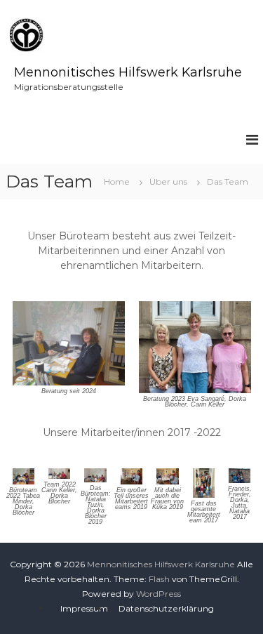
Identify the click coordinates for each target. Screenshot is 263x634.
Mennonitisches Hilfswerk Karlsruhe (128, 72)
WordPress (158, 593)
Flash (159, 579)
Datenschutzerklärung (166, 608)
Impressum (84, 608)
